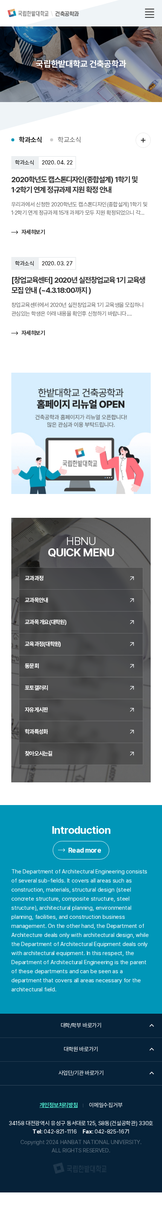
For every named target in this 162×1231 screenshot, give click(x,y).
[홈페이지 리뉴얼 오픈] (81, 433)
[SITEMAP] (149, 13)
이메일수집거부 (105, 1105)
